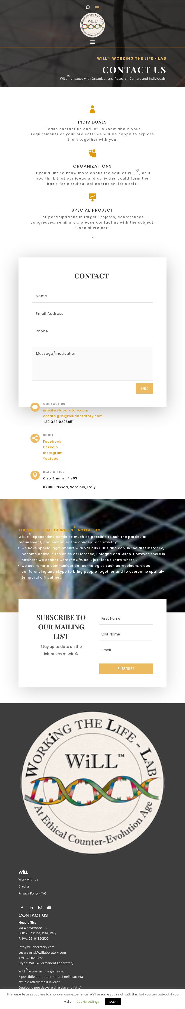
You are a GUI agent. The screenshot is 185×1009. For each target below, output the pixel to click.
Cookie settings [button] (87, 1001)
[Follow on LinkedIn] (31, 907)
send (144, 388)
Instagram (53, 453)
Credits (23, 886)
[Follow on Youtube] (49, 907)
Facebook (52, 441)
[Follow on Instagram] (40, 907)
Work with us (28, 879)
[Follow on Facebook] (22, 907)
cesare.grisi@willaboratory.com (73, 416)
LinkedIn (50, 447)
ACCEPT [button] (113, 1002)
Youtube (50, 458)
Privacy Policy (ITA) (32, 893)
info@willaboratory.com (65, 410)
